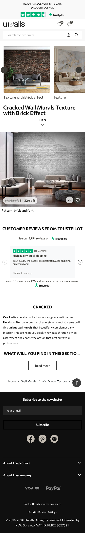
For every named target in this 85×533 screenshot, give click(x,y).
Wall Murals (28, 381)
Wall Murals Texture (54, 381)
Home (12, 381)
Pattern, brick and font (18, 210)
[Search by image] (68, 35)
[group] (26, 73)
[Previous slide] (4, 70)
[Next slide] (79, 70)
